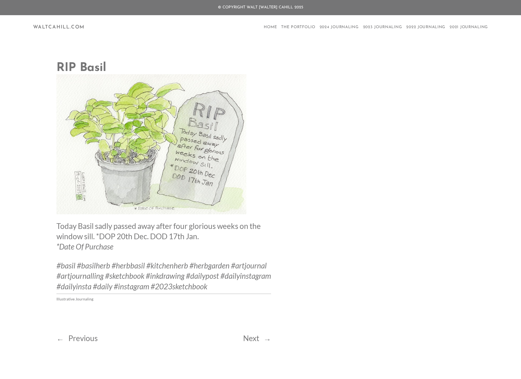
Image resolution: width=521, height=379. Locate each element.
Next (251, 338)
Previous (83, 338)
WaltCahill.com (59, 27)
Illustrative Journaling (74, 299)
